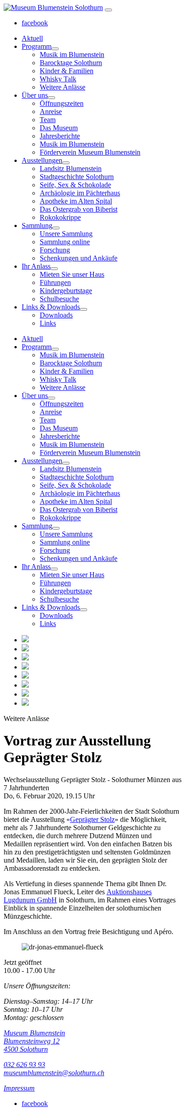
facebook (35, 23)
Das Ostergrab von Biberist (78, 209)
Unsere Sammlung (66, 233)
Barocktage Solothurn (71, 62)
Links (48, 323)
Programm (36, 46)
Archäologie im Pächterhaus (80, 193)
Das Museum (59, 128)
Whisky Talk (58, 79)
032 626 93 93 (24, 1064)
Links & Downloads (51, 307)
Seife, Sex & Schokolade (75, 185)
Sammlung (37, 225)
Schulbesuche (59, 299)
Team (48, 119)
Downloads (56, 315)
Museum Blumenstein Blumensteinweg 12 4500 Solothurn (34, 1041)
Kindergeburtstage (66, 290)
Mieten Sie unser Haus (72, 274)
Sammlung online (65, 242)
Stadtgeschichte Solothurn (77, 176)
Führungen (55, 282)
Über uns (35, 95)
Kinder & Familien (66, 71)
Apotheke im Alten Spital (76, 201)
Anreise (51, 111)
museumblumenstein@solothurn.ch (54, 1073)
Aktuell (32, 38)
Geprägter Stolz (92, 819)
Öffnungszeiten (62, 103)
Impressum (19, 1088)
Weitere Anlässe (62, 87)
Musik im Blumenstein (72, 54)
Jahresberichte (60, 136)
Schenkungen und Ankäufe (78, 258)
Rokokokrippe (60, 217)
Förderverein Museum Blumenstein (90, 152)
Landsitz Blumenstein (71, 168)
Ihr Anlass (36, 266)
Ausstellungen (42, 160)
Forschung (55, 250)
